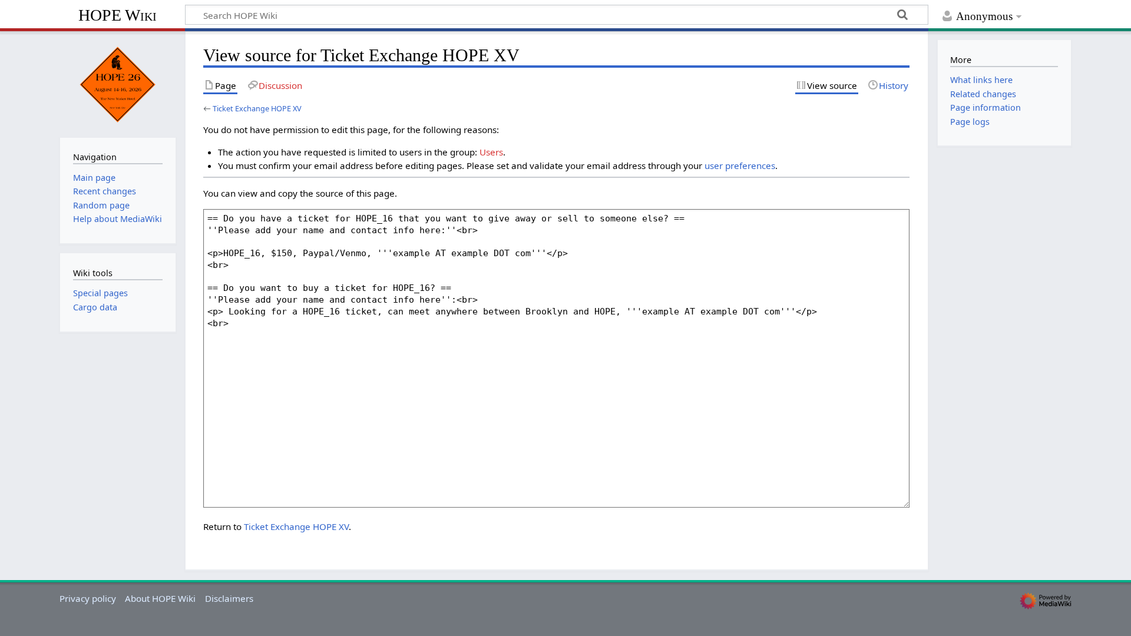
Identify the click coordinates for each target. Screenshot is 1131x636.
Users (491, 152)
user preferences (740, 165)
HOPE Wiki (117, 15)
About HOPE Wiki (160, 598)
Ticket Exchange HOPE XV (257, 108)
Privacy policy (87, 598)
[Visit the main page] (117, 83)
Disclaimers (229, 598)
